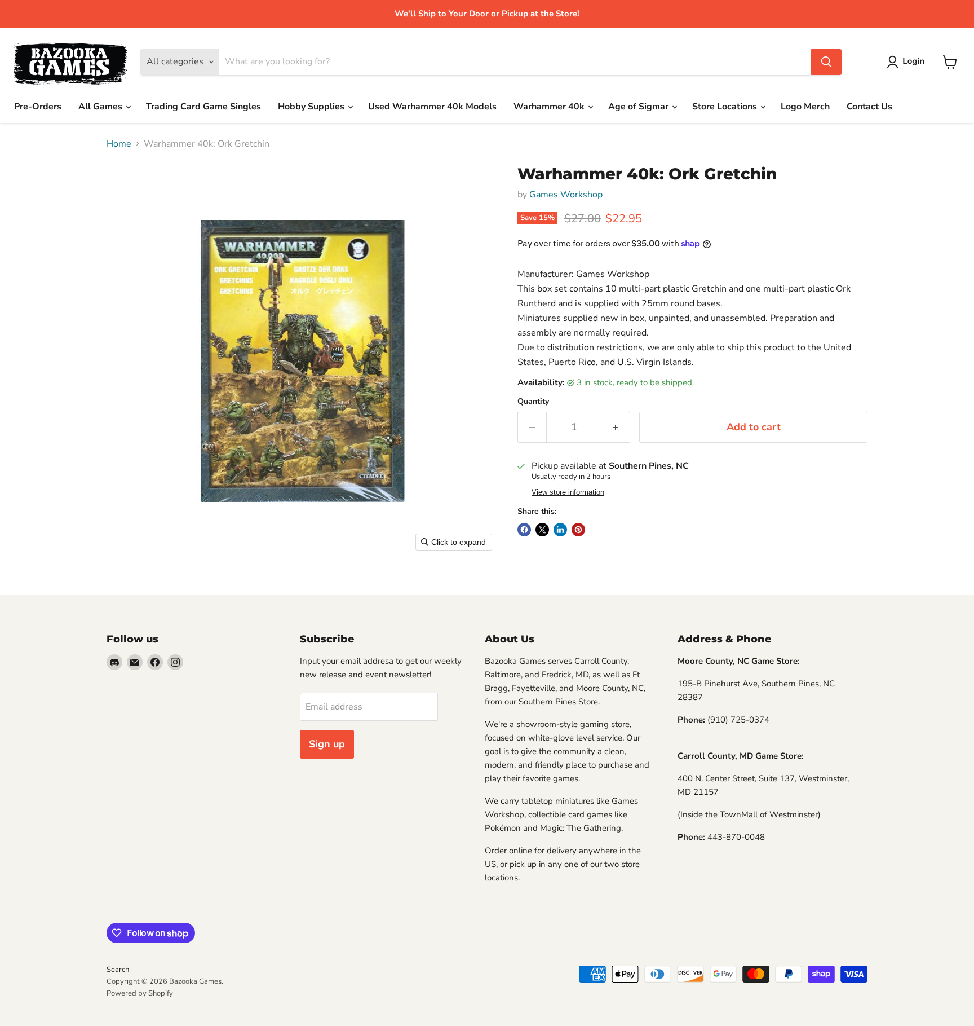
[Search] (826, 62)
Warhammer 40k (550, 106)
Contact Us (869, 106)
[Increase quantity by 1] (615, 427)
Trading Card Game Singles (203, 106)
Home (119, 144)
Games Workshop (566, 194)
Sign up (327, 744)
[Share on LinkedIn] (560, 529)
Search (118, 970)
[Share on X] (542, 529)
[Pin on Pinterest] (578, 529)
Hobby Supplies (312, 106)
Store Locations (725, 106)
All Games (101, 106)
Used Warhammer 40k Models (432, 106)
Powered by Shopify (140, 993)
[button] (908, 62)
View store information (568, 492)
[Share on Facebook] (524, 529)
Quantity (533, 401)
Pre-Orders (37, 106)
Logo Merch (805, 106)
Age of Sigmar (639, 106)
